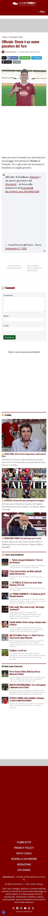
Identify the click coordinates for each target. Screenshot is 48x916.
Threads (8, 62)
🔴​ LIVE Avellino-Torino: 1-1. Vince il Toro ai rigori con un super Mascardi (26, 636)
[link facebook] (17, 908)
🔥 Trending (6, 414)
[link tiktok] (29, 908)
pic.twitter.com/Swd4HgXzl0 (22, 191)
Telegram (37, 58)
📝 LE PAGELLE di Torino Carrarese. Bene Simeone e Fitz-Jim (25, 583)
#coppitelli (27, 187)
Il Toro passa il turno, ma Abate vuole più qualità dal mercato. (25, 572)
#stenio (34, 177)
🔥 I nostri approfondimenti (13, 554)
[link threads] (33, 908)
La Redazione (10, 52)
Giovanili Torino (16, 37)
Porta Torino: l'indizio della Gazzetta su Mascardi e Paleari (24, 672)
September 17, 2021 (16, 248)
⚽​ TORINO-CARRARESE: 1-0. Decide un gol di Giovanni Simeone (27, 595)
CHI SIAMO (24, 869)
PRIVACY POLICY (24, 847)
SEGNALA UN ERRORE (24, 858)
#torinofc (11, 184)
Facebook (13, 58)
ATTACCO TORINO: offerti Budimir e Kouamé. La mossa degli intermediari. (26, 699)
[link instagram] (21, 908)
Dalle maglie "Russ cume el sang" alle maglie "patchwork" (26, 608)
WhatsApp (25, 58)
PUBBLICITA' (24, 842)
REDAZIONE (24, 864)
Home (4, 37)
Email (18, 62)
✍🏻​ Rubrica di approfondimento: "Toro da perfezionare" (25, 561)
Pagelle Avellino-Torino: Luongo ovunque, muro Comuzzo (27, 623)
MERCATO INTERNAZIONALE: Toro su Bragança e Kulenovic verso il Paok (27, 686)
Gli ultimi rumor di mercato (12, 666)
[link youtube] (25, 908)
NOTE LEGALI (24, 853)
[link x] (13, 908)
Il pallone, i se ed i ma (17, 650)
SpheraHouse (28, 911)
